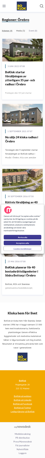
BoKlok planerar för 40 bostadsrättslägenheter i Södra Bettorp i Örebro (21, 271)
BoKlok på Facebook (22, 404)
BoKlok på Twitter (22, 407)
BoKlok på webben (22, 396)
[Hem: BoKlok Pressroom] (22, 6)
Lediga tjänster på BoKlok (23, 411)
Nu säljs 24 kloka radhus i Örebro (21, 139)
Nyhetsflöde (22, 449)
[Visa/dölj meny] (4, 6)
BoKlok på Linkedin (22, 400)
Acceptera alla (22, 243)
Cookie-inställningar (22, 248)
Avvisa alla (22, 237)
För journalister (22, 445)
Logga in (23, 453)
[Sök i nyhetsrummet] (42, 6)
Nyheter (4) (7, 30)
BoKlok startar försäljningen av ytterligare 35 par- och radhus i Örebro (20, 78)
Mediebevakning (22, 434)
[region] (22, 229)
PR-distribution (22, 437)
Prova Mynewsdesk (22, 441)
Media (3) (20, 30)
